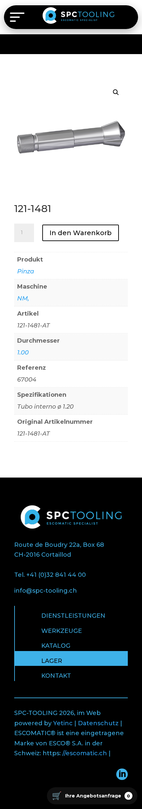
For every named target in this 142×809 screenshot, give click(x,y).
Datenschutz (98, 723)
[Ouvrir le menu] (17, 17)
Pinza (25, 271)
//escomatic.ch (84, 753)
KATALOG (55, 645)
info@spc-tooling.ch (45, 590)
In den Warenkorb (81, 233)
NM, (23, 298)
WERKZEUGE (61, 631)
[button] (116, 92)
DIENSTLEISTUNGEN (73, 615)
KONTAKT (56, 675)
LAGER (51, 661)
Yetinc (63, 723)
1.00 (23, 352)
